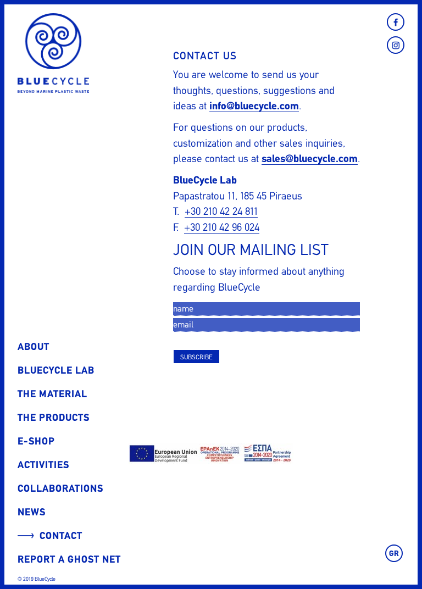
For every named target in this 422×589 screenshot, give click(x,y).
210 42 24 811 (230, 211)
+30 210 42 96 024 (221, 227)
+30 (194, 211)
